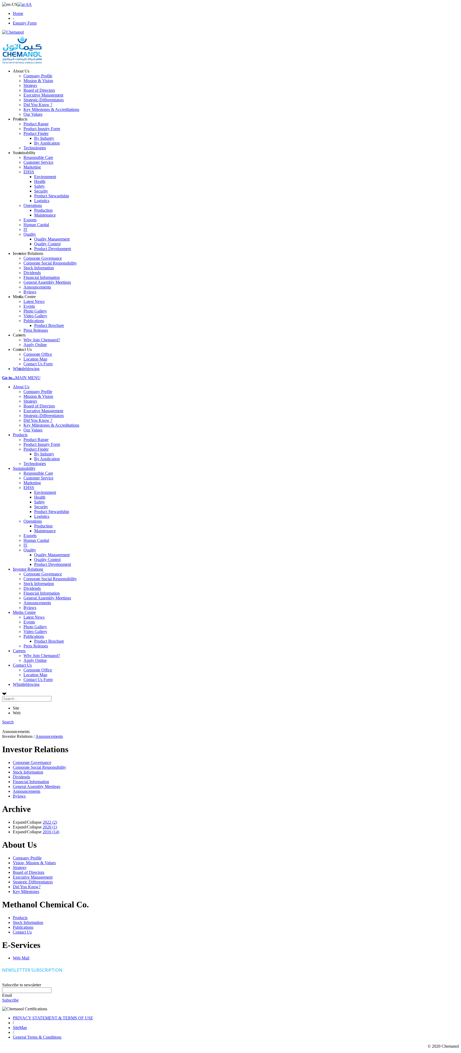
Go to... (8, 377)
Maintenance (45, 530)
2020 (50, 827)
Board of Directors (39, 406)
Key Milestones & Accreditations (51, 425)
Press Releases (35, 646)
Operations (32, 521)
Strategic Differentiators (33, 882)
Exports (30, 535)
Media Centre (24, 612)
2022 (50, 822)
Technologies (34, 463)
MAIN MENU (28, 377)
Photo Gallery (35, 626)
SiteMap (20, 1027)
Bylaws (29, 607)
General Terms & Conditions (37, 1037)
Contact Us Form (38, 679)
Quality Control (47, 559)
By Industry (44, 454)
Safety (39, 502)
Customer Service (38, 478)
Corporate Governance (42, 574)
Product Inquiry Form (41, 444)
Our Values (32, 430)
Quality (29, 550)
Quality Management (52, 554)
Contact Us (22, 665)
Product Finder (36, 449)
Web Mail (21, 958)
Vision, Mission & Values (34, 862)
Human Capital (36, 540)
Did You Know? (27, 886)
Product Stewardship (51, 511)
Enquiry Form (25, 23)
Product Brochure (49, 641)
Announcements (37, 602)
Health (39, 497)
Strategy (30, 401)
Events (29, 622)
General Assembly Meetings (47, 598)
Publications (33, 636)
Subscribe (10, 1000)
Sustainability (24, 468)
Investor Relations (28, 569)
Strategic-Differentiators (43, 415)
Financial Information (41, 593)
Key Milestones (26, 891)
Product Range (36, 439)
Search (8, 722)
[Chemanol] (13, 32)
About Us (21, 387)
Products (20, 435)
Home (18, 13)
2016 (51, 832)
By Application (47, 459)
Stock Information (38, 583)
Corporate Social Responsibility (50, 578)
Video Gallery (35, 631)
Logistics (41, 516)
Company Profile (37, 391)
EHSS (28, 487)
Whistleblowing (26, 684)
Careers (19, 650)
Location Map (35, 674)
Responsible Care (38, 473)
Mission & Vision (38, 396)
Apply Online (35, 660)
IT (25, 545)
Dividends (32, 588)
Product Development (52, 564)
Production (43, 526)
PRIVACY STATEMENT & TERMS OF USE (53, 1018)
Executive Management (43, 411)
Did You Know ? (37, 420)
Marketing (32, 483)
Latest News (34, 617)
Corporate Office (37, 670)
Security (41, 507)
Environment (45, 492)
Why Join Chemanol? (41, 655)
